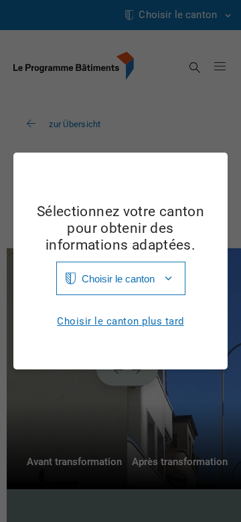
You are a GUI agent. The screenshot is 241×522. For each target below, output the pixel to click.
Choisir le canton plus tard (120, 322)
